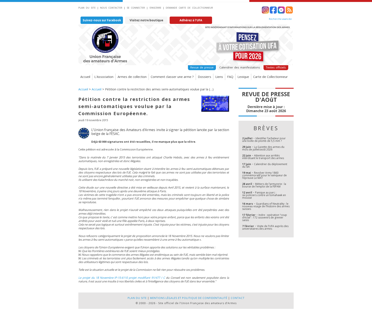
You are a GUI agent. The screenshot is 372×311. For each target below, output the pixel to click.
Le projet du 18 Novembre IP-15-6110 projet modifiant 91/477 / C (121, 278)
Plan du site (87, 7)
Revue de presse (202, 67)
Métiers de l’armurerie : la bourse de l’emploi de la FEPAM (264, 185)
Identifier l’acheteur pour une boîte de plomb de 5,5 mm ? (264, 139)
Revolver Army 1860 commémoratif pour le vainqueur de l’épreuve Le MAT (264, 175)
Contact (238, 298)
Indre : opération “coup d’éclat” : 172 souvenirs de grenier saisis (264, 217)
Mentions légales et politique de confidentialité (188, 298)
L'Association (103, 76)
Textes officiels (276, 67)
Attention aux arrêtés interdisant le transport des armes (263, 157)
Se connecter (136, 7)
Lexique (243, 76)
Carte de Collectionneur (270, 76)
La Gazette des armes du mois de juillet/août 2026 (263, 148)
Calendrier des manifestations (239, 67)
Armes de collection (132, 76)
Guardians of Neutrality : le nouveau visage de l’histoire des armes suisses (266, 206)
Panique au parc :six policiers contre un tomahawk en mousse (264, 195)
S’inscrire (155, 7)
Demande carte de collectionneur (189, 7)
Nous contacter (111, 7)
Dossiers (204, 76)
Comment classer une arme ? (172, 76)
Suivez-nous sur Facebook (102, 20)
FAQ (230, 76)
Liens (219, 76)
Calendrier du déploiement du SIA (264, 165)
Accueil (85, 76)
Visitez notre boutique (146, 20)
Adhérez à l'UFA (191, 20)
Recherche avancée (280, 18)
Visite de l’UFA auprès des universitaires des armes (265, 227)
